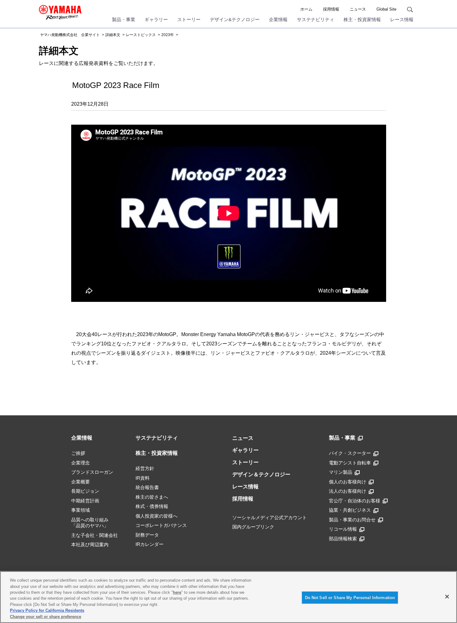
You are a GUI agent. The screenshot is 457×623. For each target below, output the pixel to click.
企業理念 (80, 462)
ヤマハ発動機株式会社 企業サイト (70, 35)
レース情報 (401, 19)
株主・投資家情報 (362, 19)
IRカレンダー (150, 544)
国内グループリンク (253, 526)
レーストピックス (141, 35)
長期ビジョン (85, 491)
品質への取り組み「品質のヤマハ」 (89, 522)
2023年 (167, 35)
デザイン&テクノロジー (235, 19)
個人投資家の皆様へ (157, 516)
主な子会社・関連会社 (94, 535)
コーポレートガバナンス (161, 525)
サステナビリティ (315, 19)
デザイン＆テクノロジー (261, 475)
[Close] (447, 596)
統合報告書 (147, 487)
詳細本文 (112, 35)
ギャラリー (156, 19)
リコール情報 (343, 529)
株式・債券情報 (152, 506)
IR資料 (143, 478)
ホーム (306, 9)
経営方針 (145, 468)
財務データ (147, 535)
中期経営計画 (85, 500)
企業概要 (80, 481)
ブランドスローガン (92, 472)
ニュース (358, 9)
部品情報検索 (343, 538)
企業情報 (278, 19)
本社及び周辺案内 (89, 544)
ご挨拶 (78, 453)
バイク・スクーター (350, 453)
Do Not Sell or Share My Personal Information (350, 597)
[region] (228, 597)
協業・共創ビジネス (350, 510)
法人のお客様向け (347, 491)
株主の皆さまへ (152, 497)
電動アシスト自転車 (350, 462)
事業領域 (80, 510)
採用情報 (331, 9)
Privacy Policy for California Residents (47, 610)
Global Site (386, 9)
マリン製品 (340, 472)
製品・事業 (123, 19)
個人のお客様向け (347, 481)
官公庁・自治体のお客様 (354, 500)
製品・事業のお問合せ (352, 519)
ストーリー (189, 19)
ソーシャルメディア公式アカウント (269, 517)
